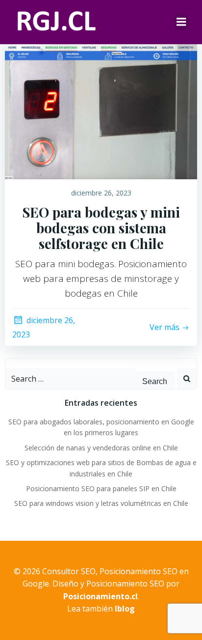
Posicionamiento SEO (125, 583)
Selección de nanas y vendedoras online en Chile (101, 447)
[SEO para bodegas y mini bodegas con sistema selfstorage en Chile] (101, 104)
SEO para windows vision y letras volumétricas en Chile (101, 503)
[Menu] (181, 22)
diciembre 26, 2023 (101, 192)
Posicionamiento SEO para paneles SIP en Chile (101, 488)
